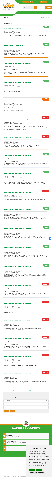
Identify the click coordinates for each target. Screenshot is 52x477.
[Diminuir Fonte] (27, 2)
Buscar (6, 410)
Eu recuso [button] (39, 470)
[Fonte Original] (28, 2)
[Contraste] (32, 2)
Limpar (13, 410)
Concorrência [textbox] (25, 400)
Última (29, 390)
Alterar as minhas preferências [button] (37, 472)
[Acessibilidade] (23, 2)
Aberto (46, 26)
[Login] (41, 1)
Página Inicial (43, 17)
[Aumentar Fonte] (25, 2)
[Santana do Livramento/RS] (8, 7)
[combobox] (26, 400)
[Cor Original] (30, 2)
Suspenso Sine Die (46, 99)
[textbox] (25, 404)
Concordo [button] (32, 470)
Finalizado (45, 117)
